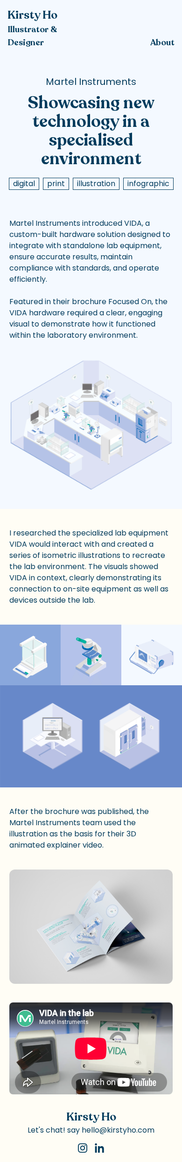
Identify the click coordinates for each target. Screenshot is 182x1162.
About (162, 42)
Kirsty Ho (32, 15)
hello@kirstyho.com (118, 1130)
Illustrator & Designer (32, 36)
